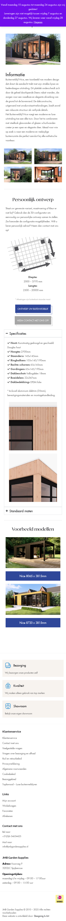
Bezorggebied (9, 779)
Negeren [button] (38, 22)
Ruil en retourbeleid (12, 758)
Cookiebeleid (8, 774)
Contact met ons (10, 743)
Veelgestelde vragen (12, 748)
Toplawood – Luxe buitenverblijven (19, 784)
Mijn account (9, 800)
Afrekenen (7, 816)
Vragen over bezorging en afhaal (18, 753)
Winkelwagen (9, 805)
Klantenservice (9, 737)
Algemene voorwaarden (14, 768)
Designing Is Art (41, 915)
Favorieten (7, 810)
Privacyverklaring (11, 763)
